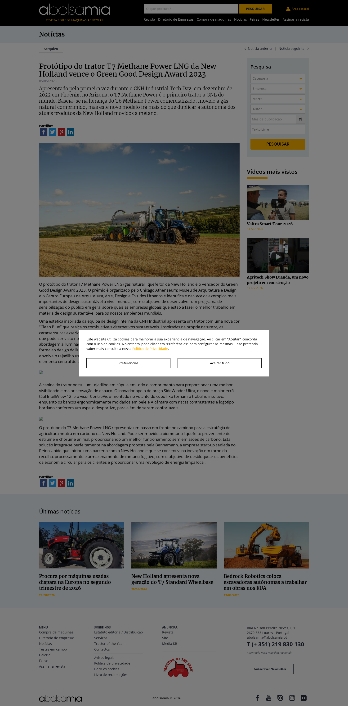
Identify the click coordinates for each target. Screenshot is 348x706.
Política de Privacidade (150, 348)
